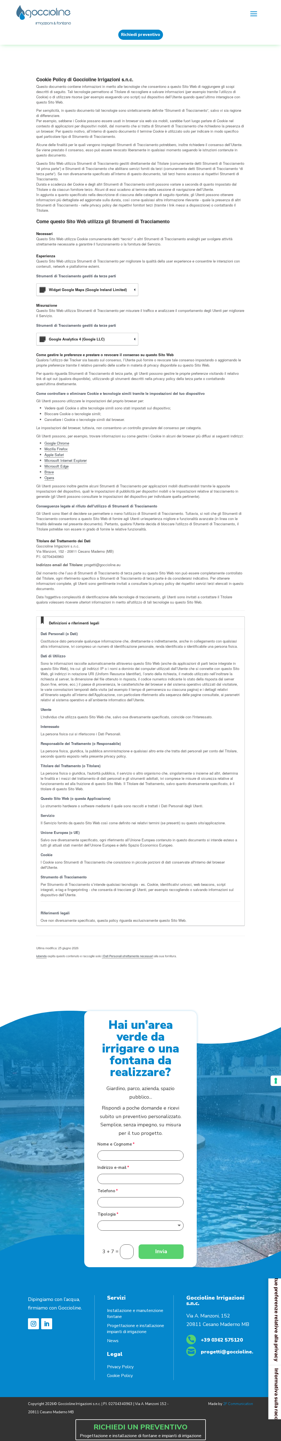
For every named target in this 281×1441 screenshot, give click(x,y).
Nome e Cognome (114, 1144)
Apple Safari (54, 454)
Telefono (106, 1191)
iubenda (41, 956)
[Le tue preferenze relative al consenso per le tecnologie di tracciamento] (276, 1081)
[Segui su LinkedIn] (46, 1323)
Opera (49, 477)
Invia (161, 1251)
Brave (49, 471)
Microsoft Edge (56, 466)
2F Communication (238, 1403)
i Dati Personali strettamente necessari (127, 956)
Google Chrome (56, 443)
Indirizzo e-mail (112, 1167)
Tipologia (106, 1214)
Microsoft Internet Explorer (65, 460)
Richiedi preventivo (140, 34)
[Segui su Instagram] (33, 1323)
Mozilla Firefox (56, 448)
